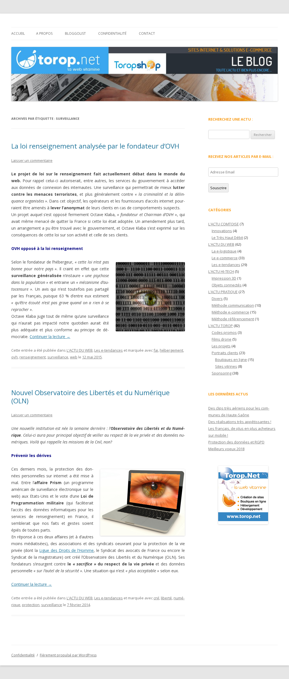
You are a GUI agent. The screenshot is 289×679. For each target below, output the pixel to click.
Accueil (18, 33)
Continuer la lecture (50, 336)
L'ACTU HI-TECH (221, 271)
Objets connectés (227, 285)
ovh (14, 357)
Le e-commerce (225, 257)
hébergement (171, 350)
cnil (156, 597)
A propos (44, 33)
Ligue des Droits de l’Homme (66, 550)
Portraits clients (225, 352)
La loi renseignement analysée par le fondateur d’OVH (95, 146)
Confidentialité (112, 33)
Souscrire (218, 187)
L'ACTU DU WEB (80, 350)
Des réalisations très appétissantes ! (239, 421)
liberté (166, 597)
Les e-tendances (108, 350)
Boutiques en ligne (231, 359)
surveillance (57, 357)
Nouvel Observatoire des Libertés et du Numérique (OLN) (90, 396)
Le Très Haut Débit (227, 237)
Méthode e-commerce (230, 312)
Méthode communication (233, 305)
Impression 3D (224, 278)
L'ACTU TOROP (220, 325)
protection (31, 604)
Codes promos (224, 332)
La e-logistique (224, 251)
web (73, 357)
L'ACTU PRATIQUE (223, 291)
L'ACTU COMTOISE (223, 224)
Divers (217, 298)
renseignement (32, 357)
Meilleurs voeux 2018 (226, 448)
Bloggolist (75, 33)
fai (156, 350)
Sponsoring (221, 373)
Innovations (222, 230)
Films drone (221, 339)
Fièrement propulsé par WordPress (68, 655)
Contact (147, 33)
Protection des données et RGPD (236, 442)
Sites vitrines (226, 366)
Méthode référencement (233, 318)
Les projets (221, 346)
